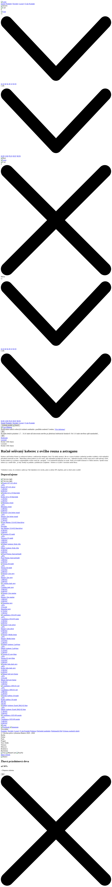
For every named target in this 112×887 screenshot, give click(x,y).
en (2, 84)
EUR (2, 156)
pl (3, 84)
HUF (14, 156)
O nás (27, 4)
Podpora (33, 731)
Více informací (60, 429)
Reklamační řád (56, 731)
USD (7, 156)
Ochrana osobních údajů (71, 731)
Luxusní (4, 440)
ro (11, 84)
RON (19, 156)
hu (7, 84)
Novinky (15, 4)
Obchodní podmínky (44, 731)
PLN (10, 156)
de (9, 84)
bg (14, 84)
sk (5, 84)
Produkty (9, 4)
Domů (3, 4)
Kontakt (32, 4)
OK (3, 431)
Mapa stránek (5, 755)
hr (15, 84)
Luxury (21, 4)
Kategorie (4, 438)
